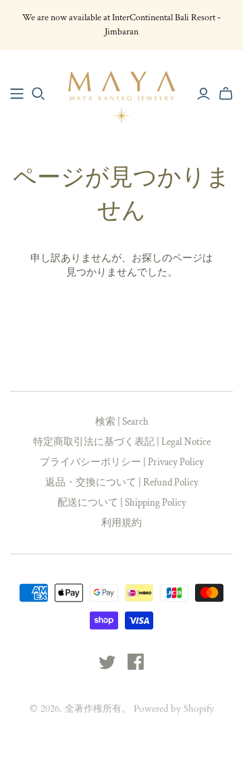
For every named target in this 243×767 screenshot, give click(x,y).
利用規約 (121, 523)
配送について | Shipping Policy (121, 502)
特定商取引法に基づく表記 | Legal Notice (122, 441)
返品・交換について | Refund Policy (121, 482)
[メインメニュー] (17, 94)
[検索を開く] (38, 94)
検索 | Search (121, 421)
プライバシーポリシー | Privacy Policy (122, 462)
